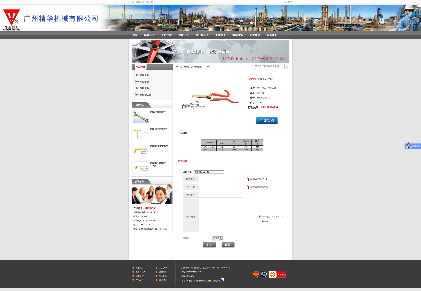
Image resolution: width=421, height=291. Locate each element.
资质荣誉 (220, 34)
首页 (135, 34)
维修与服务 (141, 272)
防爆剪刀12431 (202, 66)
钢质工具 (183, 34)
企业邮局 (288, 2)
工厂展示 (163, 268)
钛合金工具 (202, 34)
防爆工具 (149, 34)
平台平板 (166, 34)
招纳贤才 (140, 276)
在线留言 (140, 280)
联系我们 (272, 34)
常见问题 (163, 276)
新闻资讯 (237, 34)
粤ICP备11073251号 (221, 268)
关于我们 (254, 34)
